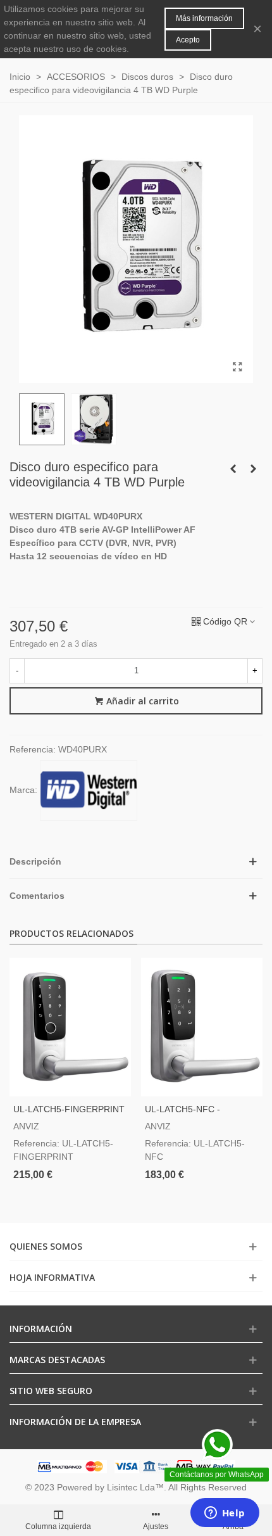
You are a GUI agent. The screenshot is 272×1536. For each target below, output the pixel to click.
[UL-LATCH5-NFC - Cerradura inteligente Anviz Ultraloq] (202, 1027)
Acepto (188, 39)
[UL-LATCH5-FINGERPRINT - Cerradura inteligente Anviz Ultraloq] (70, 1027)
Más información (204, 18)
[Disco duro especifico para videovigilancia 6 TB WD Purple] (253, 468)
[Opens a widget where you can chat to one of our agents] (224, 1514)
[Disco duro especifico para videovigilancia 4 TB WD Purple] (237, 367)
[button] (136, 862)
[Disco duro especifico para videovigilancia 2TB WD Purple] (232, 468)
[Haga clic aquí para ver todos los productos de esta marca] (88, 790)
